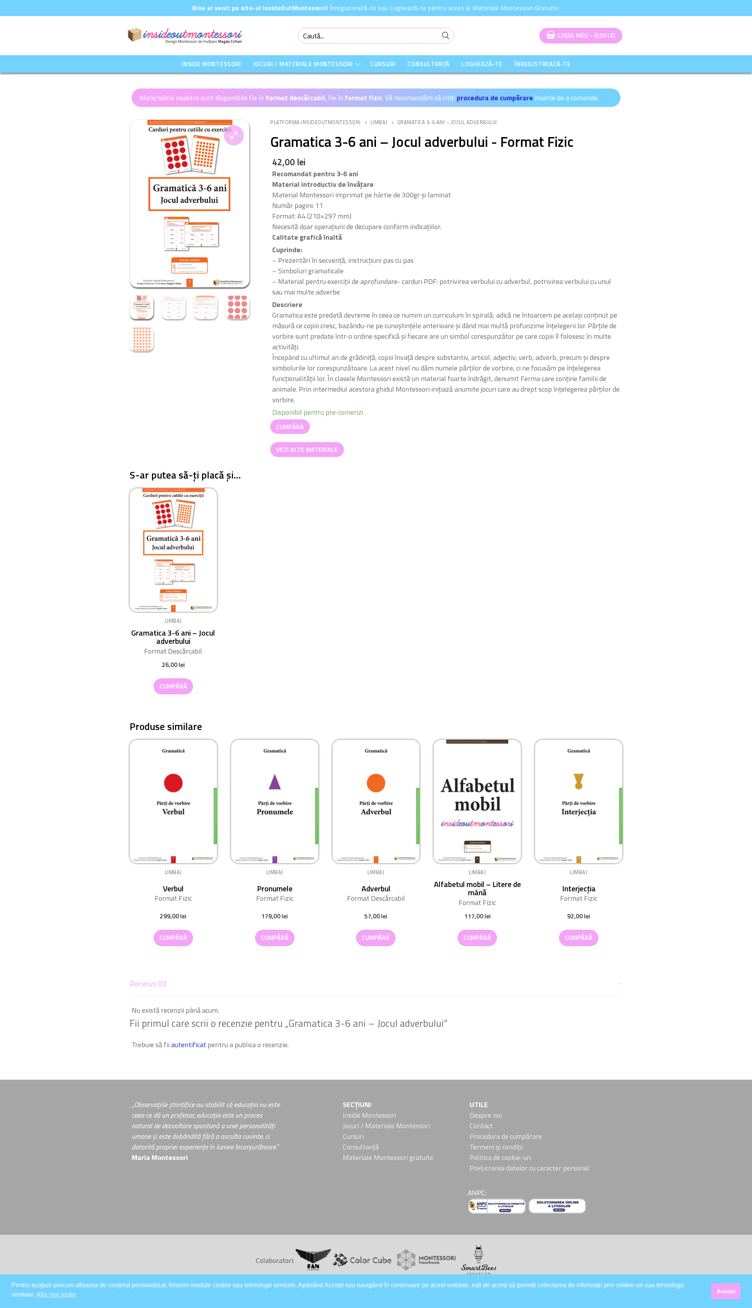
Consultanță (361, 1147)
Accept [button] (726, 1291)
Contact (481, 1125)
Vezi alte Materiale (307, 449)
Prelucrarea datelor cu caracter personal (529, 1168)
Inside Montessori (369, 1115)
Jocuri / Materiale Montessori (386, 1125)
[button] (234, 135)
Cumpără (290, 427)
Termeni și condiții (496, 1147)
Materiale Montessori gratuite (388, 1157)
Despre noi (486, 1115)
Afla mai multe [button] (56, 1294)
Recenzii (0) (148, 984)
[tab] (376, 1012)
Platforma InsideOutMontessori (315, 122)
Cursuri (353, 1136)
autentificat (188, 1044)
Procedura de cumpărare (506, 1136)
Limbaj (379, 122)
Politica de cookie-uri (500, 1157)
